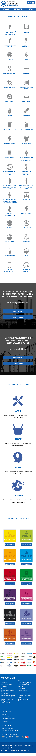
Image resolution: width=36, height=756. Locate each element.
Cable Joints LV (22, 688)
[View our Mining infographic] (10, 620)
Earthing (20, 686)
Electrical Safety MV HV (24, 683)
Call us (6, 9)
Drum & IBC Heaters (6, 694)
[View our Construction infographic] (10, 640)
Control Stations (5, 703)
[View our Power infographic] (10, 581)
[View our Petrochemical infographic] (26, 581)
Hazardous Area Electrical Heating (8, 700)
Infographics (4, 748)
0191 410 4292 (9, 729)
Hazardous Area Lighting (8, 695)
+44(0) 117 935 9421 (13, 730)
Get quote (18, 9)
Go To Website (18, 311)
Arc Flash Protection (6, 684)
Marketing (12, 748)
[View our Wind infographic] (26, 541)
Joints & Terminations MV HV (8, 691)
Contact (30, 9)
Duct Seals (4, 681)
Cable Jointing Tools (23, 684)
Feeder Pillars (4, 688)
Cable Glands (4, 683)
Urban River (25, 750)
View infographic (9, 544)
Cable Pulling (4, 686)
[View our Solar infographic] (10, 541)
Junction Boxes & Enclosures (23, 700)
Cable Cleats (21, 681)
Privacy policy (18, 746)
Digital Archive (28, 746)
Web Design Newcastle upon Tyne (10, 750)
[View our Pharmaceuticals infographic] (26, 601)
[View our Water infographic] (26, 561)
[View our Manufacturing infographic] (26, 640)
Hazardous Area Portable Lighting (25, 696)
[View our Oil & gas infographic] (10, 561)
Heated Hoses (22, 694)
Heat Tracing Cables (23, 692)
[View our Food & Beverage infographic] (26, 620)
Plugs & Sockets (22, 690)
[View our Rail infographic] (10, 601)
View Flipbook (18, 317)
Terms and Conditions (7, 746)
